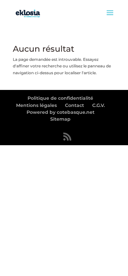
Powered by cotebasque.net (61, 112)
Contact (74, 105)
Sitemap (60, 119)
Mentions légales (36, 105)
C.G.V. (98, 105)
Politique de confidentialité (60, 98)
